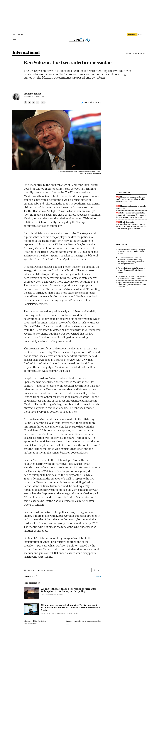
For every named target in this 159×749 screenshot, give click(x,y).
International (26, 52)
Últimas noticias (123, 193)
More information (30, 624)
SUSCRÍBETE (132, 34)
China (135, 53)
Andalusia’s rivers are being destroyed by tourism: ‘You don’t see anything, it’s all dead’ (131, 251)
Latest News (142, 53)
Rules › (98, 576)
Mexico (128, 53)
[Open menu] (14, 40)
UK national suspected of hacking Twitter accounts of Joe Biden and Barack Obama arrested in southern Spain (70, 607)
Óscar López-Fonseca (59, 613)
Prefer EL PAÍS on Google (91, 102)
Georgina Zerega (32, 94)
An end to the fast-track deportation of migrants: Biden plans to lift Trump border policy (68, 590)
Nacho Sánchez (46, 613)
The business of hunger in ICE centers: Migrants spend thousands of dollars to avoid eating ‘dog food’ (131, 215)
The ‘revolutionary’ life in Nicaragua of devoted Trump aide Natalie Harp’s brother (131, 270)
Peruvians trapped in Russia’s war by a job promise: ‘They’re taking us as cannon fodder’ (131, 199)
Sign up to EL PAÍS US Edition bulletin (40, 570)
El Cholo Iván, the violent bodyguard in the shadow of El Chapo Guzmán (131, 277)
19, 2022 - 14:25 (36, 96)
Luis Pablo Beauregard (48, 595)
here (67, 624)
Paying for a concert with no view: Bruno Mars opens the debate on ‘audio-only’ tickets (132, 284)
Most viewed (121, 244)
